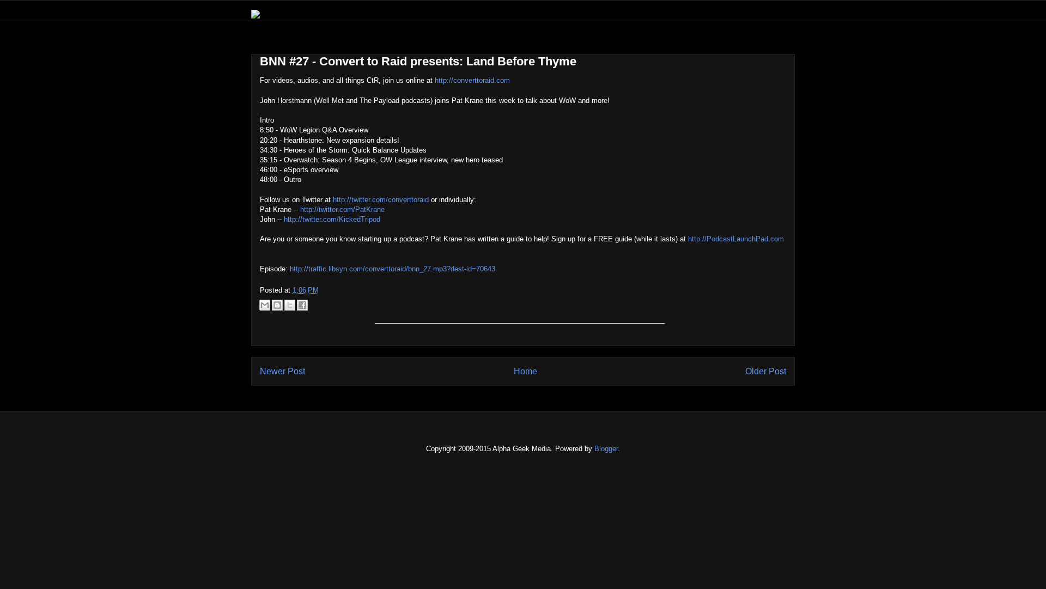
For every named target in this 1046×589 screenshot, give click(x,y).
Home (525, 371)
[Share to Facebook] (302, 305)
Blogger (606, 449)
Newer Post (282, 371)
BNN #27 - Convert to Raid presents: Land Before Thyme (418, 61)
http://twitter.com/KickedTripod (332, 219)
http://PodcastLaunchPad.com (736, 239)
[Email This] (264, 305)
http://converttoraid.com (472, 80)
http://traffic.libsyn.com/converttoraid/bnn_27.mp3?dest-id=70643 (392, 269)
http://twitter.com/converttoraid (381, 200)
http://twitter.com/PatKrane (342, 209)
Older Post (765, 371)
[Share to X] (289, 305)
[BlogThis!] (277, 305)
